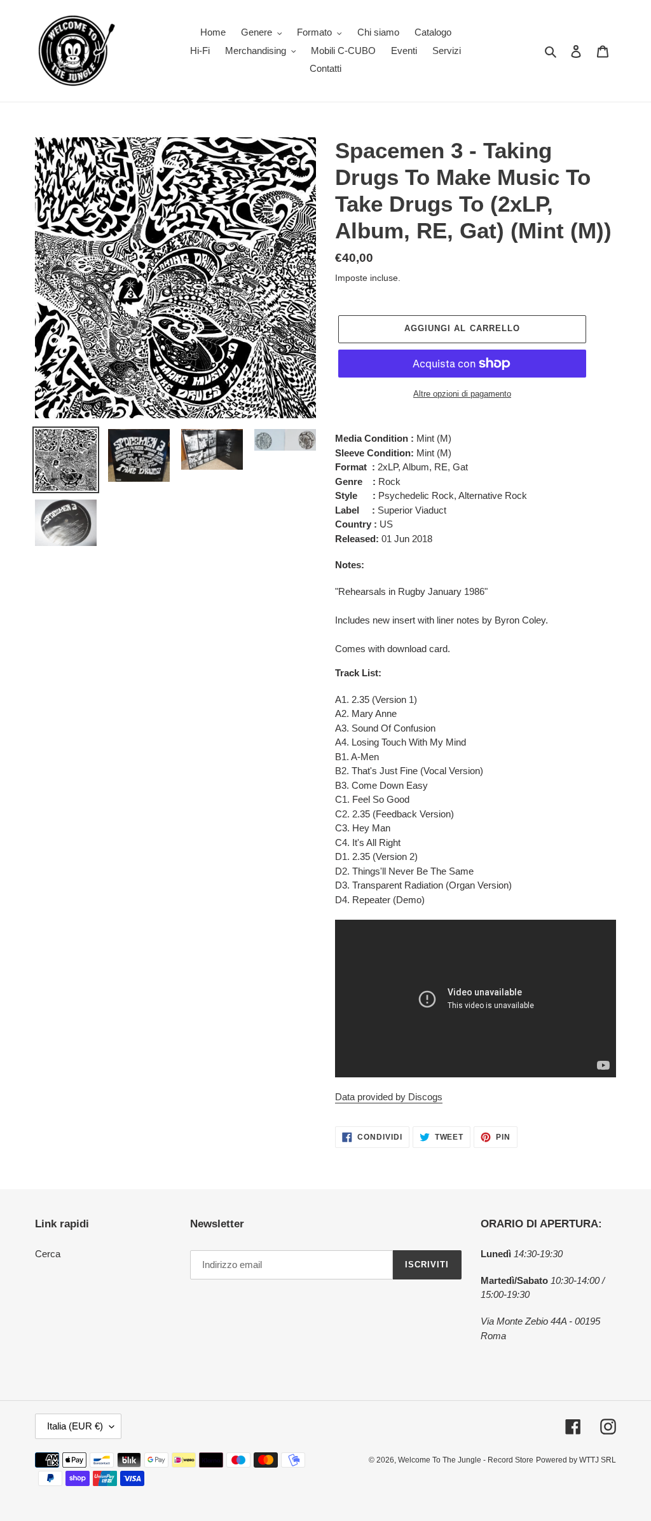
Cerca (47, 1253)
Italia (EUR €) (75, 1426)
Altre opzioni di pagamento (462, 394)
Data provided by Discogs (388, 1096)
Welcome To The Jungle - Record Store (465, 1460)
